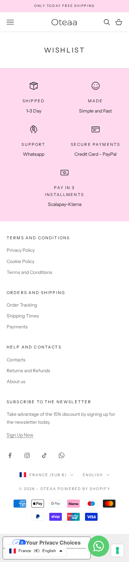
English (93, 475)
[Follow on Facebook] (10, 455)
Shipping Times (23, 316)
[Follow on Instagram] (27, 455)
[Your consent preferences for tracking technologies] (117, 550)
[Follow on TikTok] (44, 455)
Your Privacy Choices (53, 542)
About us (16, 381)
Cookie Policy (20, 261)
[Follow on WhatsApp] (61, 455)
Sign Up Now (20, 435)
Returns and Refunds (28, 371)
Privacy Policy (21, 250)
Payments (17, 327)
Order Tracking (22, 305)
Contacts (16, 360)
